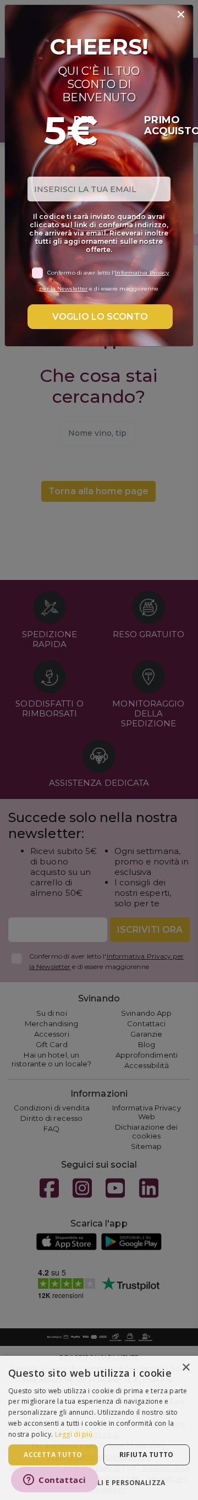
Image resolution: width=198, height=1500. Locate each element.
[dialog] (99, 1428)
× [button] (186, 1368)
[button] (99, 1482)
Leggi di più (74, 1434)
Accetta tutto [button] (53, 1454)
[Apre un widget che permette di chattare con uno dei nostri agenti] (54, 1480)
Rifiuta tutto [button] (146, 1454)
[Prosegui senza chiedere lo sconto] (181, 15)
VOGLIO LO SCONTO (100, 316)
